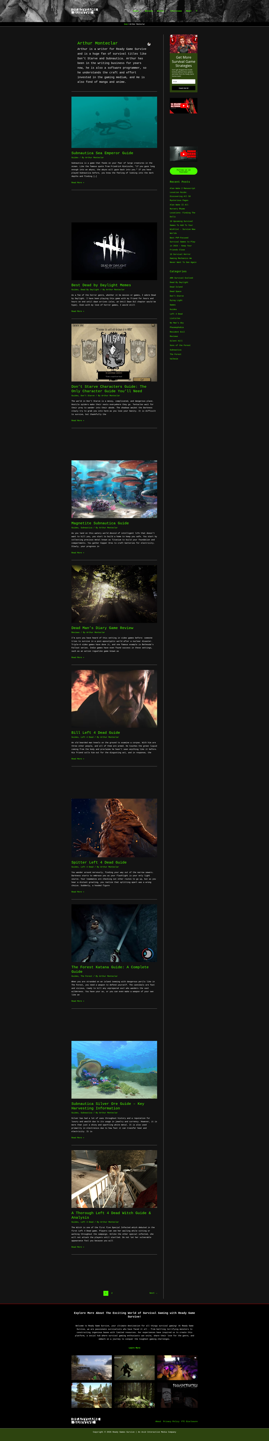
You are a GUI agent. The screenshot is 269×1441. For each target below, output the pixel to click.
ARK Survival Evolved (181, 278)
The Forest (86, 976)
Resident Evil (177, 332)
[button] (140, 11)
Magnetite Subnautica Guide (100, 523)
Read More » (77, 182)
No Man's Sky (177, 323)
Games (173, 305)
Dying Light (176, 300)
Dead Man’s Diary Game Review (102, 628)
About (158, 1421)
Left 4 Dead (87, 737)
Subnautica (86, 528)
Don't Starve (88, 396)
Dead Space (175, 291)
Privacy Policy (171, 1421)
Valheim (174, 359)
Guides (74, 157)
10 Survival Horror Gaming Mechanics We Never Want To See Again (183, 258)
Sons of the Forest (180, 345)
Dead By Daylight (90, 290)
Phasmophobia (177, 327)
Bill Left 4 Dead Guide (95, 733)
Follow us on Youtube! (184, 171)
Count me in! (183, 88)
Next (153, 1293)
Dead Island (176, 287)
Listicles (175, 318)
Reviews (75, 632)
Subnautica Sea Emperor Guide (102, 153)
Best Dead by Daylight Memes (101, 285)
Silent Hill (176, 341)
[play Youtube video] (183, 105)
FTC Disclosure (189, 1421)
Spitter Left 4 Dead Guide (99, 862)
